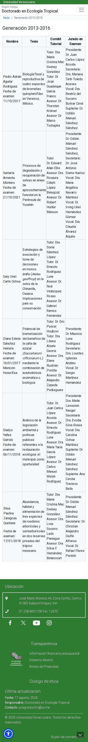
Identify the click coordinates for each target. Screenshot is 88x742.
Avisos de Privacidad (44, 667)
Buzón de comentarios (67, 737)
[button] (8, 733)
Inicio (6, 17)
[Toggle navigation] (81, 10)
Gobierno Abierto (41, 660)
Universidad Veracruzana (19, 2)
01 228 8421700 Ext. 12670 (38, 611)
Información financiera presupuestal (54, 653)
